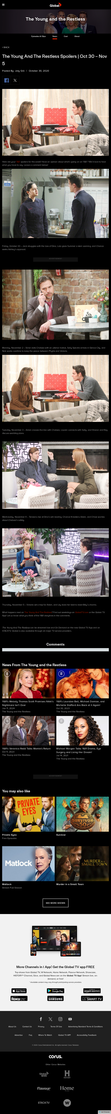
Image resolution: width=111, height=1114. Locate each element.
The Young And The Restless (38, 612)
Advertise (19, 1035)
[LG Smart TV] (92, 998)
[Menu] (3, 4)
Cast (66, 36)
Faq (30, 1035)
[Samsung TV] (55, 998)
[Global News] (44, 1074)
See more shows (55, 902)
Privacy (41, 1026)
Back (6, 47)
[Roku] (19, 998)
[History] (67, 1074)
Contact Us (27, 1026)
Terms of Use (56, 1026)
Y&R (18, 161)
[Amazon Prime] (92, 990)
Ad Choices (105, 1112)
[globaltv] (55, 4)
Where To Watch (45, 1035)
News (55, 36)
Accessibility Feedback (86, 1035)
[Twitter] (15, 80)
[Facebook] (6, 80)
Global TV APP (64, 1035)
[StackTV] (43, 1103)
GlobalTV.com (82, 612)
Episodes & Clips (38, 36)
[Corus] (55, 1057)
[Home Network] (67, 1089)
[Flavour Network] (44, 1089)
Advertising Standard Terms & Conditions (85, 1026)
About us (12, 1026)
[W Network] (67, 1103)
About (77, 36)
